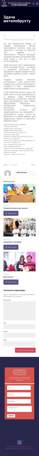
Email (5, 332)
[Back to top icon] (19, 442)
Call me (11, 416)
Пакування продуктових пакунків (15, 208)
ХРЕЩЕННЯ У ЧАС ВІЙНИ (12, 242)
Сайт (5, 340)
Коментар (7, 300)
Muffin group (25, 447)
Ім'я (5, 323)
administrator (18, 40)
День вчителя (8, 277)
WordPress (30, 449)
